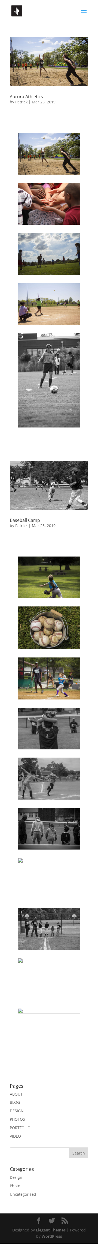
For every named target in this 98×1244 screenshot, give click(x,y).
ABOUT (16, 1094)
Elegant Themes (51, 1230)
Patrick (21, 101)
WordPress (52, 1236)
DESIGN (17, 1110)
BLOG (15, 1102)
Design (16, 1177)
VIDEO (15, 1136)
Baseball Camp (25, 520)
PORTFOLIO (20, 1127)
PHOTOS (17, 1119)
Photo (15, 1185)
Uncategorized (23, 1194)
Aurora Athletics (26, 97)
